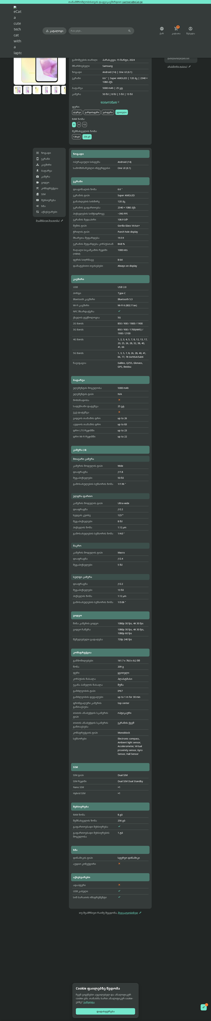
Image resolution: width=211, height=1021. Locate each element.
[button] (40, 59)
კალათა (176, 31)
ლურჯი (77, 112)
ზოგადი (43, 153)
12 (84, 124)
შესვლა (190, 31)
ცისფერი (108, 112)
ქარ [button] (162, 31)
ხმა (41, 206)
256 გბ (87, 136)
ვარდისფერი (92, 112)
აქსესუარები (46, 212)
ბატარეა (44, 170)
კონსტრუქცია (47, 188)
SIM (40, 194)
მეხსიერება (46, 200)
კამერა (43, 176)
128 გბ (76, 136)
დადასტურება (106, 1011)
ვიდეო (42, 182)
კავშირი (43, 165)
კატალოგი (54, 31)
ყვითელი (122, 112)
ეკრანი (43, 159)
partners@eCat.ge (132, 1)
